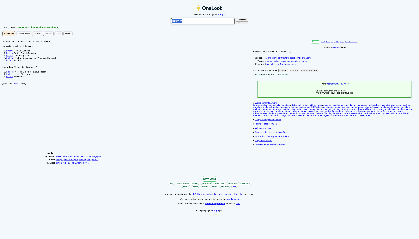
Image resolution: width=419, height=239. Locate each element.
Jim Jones (328, 107)
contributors (283, 58)
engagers (306, 58)
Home (171, 183)
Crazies (327, 111)
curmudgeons (356, 107)
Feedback (205, 186)
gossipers (285, 107)
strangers (324, 115)
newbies (345, 107)
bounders (278, 111)
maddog (310, 113)
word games (233, 199)
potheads (257, 109)
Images (333, 42)
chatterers (385, 107)
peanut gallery (355, 109)
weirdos (336, 105)
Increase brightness (215, 203)
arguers (278, 113)
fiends (277, 115)
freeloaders (337, 111)
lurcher (256, 105)
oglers (271, 105)
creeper (268, 61)
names (227, 194)
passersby (268, 111)
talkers (296, 111)
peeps (303, 111)
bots (320, 107)
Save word (315, 42)
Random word (219, 183)
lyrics (234, 194)
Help (234, 186)
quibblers (292, 115)
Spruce (195, 186)
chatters (266, 107)
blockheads (295, 109)
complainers (316, 109)
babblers (275, 107)
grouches (392, 111)
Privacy (214, 186)
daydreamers (364, 111)
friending (328, 113)
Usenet (368, 107)
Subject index (233, 183)
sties (270, 115)
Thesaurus (242, 23)
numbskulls (405, 107)
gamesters (362, 105)
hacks (292, 113)
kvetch (379, 113)
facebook (337, 113)
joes (376, 109)
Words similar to (266, 103)
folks (357, 115)
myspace (257, 111)
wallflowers (368, 109)
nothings (336, 109)
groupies (277, 109)
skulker (264, 105)
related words (209, 194)
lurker (15, 83)
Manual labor (283, 70)
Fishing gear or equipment (309, 70)
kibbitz (313, 105)
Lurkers (9, 58)
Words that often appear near (272, 136)
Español (186, 186)
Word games (246, 183)
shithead (405, 113)
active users (271, 58)
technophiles (375, 105)
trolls (277, 105)
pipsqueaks (304, 107)
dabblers (327, 105)
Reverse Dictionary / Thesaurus (187, 183)
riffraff (309, 115)
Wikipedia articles (263, 128)
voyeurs (345, 105)
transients (334, 115)
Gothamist (296, 105)
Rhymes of (263, 140)
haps (351, 115)
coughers (267, 109)
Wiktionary (336, 47)
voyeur (284, 61)
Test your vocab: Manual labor (264, 74)
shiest (400, 111)
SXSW (314, 107)
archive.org (354, 42)
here (238, 203)
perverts (288, 111)
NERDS (375, 111)
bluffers (383, 111)
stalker (277, 61)
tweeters (319, 113)
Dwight (284, 115)
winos (319, 105)
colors (241, 194)
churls (271, 113)
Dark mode (225, 186)
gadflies (406, 105)
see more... (366, 115)
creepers (257, 115)
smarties (327, 109)
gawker (386, 113)
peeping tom (294, 61)
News (328, 42)
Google (323, 42)
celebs (285, 109)
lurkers (9, 51)
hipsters (305, 109)
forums (337, 107)
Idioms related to (266, 124)
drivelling (257, 107)
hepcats (395, 107)
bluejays (392, 109)
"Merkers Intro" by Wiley (337, 84)
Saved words (206, 183)
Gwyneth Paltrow (315, 111)
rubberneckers (260, 113)
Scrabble (347, 42)
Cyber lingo (294, 70)
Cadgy (221, 14)
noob (346, 111)
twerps (316, 115)
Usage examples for (268, 120)
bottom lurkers (272, 64)
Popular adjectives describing (272, 132)
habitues (344, 115)
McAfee (376, 107)
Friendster (285, 105)
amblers (401, 109)
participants (295, 58)
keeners (302, 115)
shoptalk (362, 113)
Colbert (346, 113)
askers (354, 113)
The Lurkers (285, 64)
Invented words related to (270, 145)
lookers (353, 111)
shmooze (395, 113)
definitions (197, 194)
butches (371, 113)
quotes (220, 194)
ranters (305, 105)
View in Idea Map (282, 74)
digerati (353, 105)
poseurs (383, 109)
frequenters (396, 105)
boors (285, 113)
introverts (300, 113)
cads (265, 115)
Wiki (337, 42)
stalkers (409, 109)
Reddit (342, 42)
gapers (344, 109)
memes (294, 107)
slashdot (386, 105)
